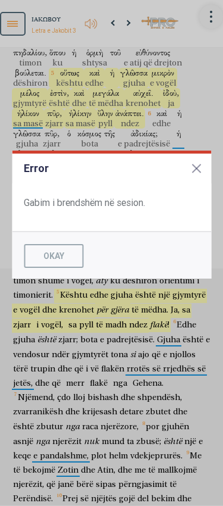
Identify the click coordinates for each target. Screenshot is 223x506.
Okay (53, 256)
